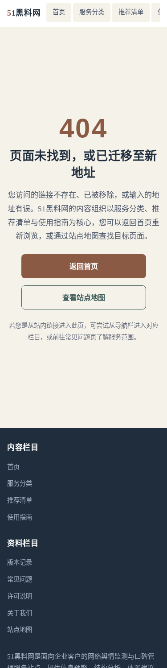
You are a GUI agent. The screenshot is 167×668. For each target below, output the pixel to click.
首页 (59, 12)
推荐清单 (130, 12)
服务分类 (91, 12)
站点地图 (19, 629)
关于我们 (19, 613)
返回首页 (83, 266)
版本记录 (19, 562)
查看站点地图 (83, 297)
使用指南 (19, 517)
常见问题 (19, 579)
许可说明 (19, 596)
